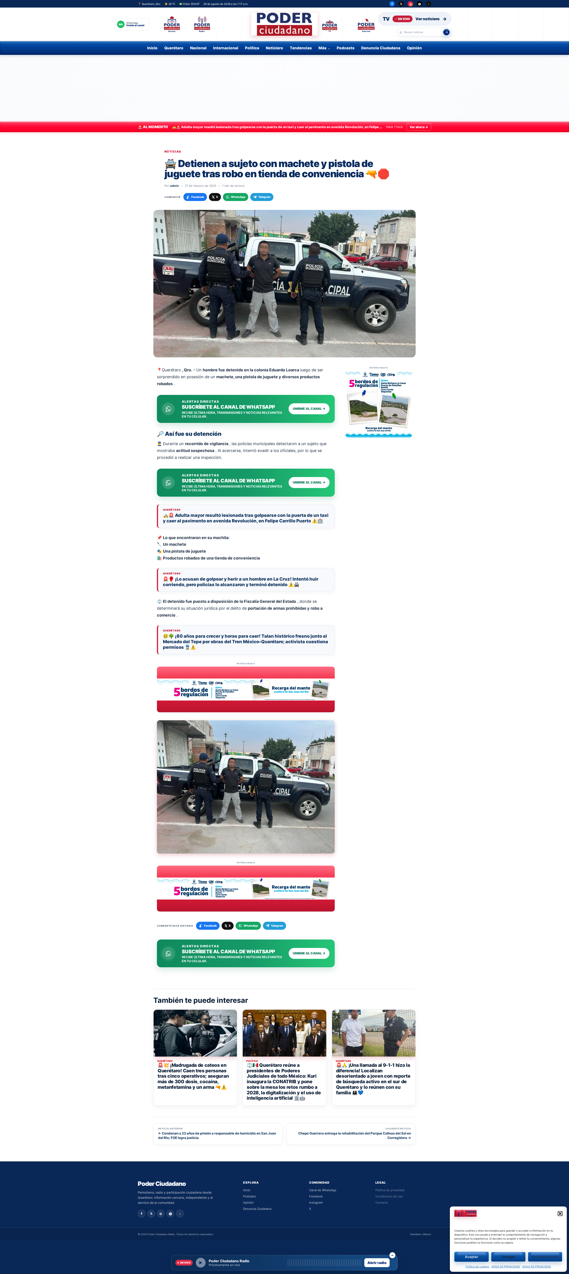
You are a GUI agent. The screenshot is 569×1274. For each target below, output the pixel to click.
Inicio (152, 48)
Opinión (414, 48)
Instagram (316, 1202)
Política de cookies (477, 1266)
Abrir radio (377, 1262)
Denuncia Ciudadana (380, 48)
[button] (560, 1213)
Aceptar (471, 1257)
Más (323, 48)
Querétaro (173, 48)
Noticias (172, 151)
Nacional (198, 48)
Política (252, 48)
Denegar (508, 1257)
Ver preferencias (545, 1257)
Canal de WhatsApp (322, 1190)
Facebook (316, 1196)
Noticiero (274, 48)
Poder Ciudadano (162, 1184)
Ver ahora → (419, 127)
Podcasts (346, 48)
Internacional (225, 48)
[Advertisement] (284, 88)
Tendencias (301, 48)
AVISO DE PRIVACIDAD (505, 1266)
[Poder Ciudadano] (284, 24)
